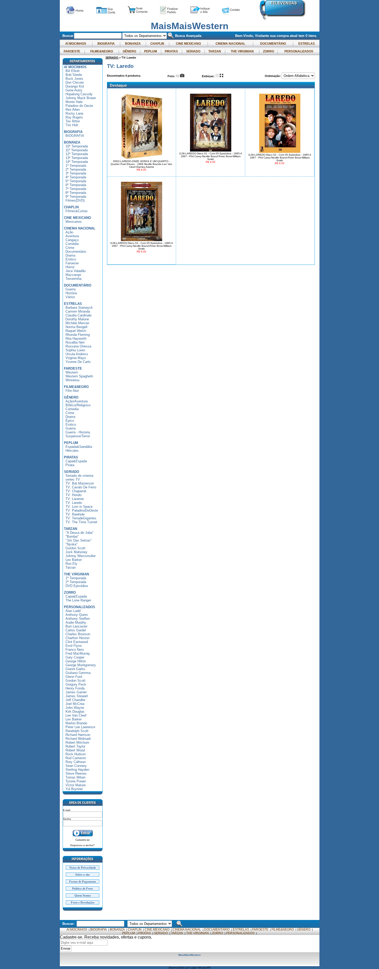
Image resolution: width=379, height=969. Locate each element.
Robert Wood (75, 750)
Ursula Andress (76, 354)
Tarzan (70, 567)
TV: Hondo (73, 495)
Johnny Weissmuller (80, 556)
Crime (69, 248)
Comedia (72, 409)
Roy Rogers (74, 117)
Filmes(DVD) (75, 200)
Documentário (75, 251)
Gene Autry (73, 90)
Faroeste (72, 263)
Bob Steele (73, 75)
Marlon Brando (76, 723)
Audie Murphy (75, 622)
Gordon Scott (75, 548)
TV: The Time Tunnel (81, 522)
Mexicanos (73, 222)
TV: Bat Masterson (79, 483)
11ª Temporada (76, 150)
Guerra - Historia (77, 432)
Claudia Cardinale (78, 315)
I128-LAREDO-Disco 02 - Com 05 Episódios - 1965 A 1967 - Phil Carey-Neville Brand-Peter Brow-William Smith (279, 157)
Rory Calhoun (75, 762)
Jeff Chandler (75, 700)
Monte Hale (74, 102)
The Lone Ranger (78, 600)
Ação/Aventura (76, 401)
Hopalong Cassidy (79, 94)
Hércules (72, 450)
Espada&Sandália (78, 447)
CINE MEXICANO (188, 43)
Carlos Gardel (75, 630)
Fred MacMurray (77, 653)
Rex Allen (72, 110)
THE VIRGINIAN (242, 51)
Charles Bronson (77, 634)
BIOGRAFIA (106, 43)
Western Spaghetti (79, 376)
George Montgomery (80, 665)
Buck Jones (74, 79)
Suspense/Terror (77, 436)
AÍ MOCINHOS (75, 43)
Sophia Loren (75, 350)
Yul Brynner (74, 789)
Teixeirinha (73, 279)
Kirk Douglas (75, 711)
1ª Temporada (75, 166)
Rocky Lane (74, 113)
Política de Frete (82, 888)
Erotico (70, 259)
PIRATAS (171, 51)
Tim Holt (71, 125)
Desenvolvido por (179, 967)
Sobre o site (82, 874)
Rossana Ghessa (78, 346)
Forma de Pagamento (82, 881)
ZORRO (268, 51)
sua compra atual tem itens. (293, 36)
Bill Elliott (72, 71)
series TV (72, 479)
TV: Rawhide (75, 514)
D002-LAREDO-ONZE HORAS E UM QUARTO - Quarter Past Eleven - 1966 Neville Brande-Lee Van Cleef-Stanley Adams (141, 164)
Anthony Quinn (76, 615)
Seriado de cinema (79, 476)
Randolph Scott (76, 731)
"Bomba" (72, 536)
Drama (70, 255)
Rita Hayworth (75, 338)
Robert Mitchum (77, 742)
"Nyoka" (71, 544)
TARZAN (215, 51)
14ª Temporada (76, 162)
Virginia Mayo (75, 358)
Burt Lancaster (76, 626)
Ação (69, 232)
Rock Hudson (75, 754)
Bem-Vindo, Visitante (252, 36)
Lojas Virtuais (198, 967)
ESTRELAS (307, 43)
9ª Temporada (75, 196)
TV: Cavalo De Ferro (80, 487)
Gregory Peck (75, 684)
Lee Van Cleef (75, 715)
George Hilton (75, 661)
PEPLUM (150, 51)
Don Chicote (74, 82)
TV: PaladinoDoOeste (81, 510)
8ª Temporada (75, 193)
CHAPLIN (157, 43)
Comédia (72, 244)
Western (71, 372)
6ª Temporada (75, 185)
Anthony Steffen (77, 619)
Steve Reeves (76, 773)
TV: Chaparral (75, 491)
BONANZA (133, 43)
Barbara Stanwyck (79, 307)
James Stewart (76, 696)
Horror (70, 267)
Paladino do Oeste (79, 106)
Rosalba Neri (75, 342)
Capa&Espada (76, 461)
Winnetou (72, 380)
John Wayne (74, 708)
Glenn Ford (73, 677)
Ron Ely (71, 564)
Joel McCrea (74, 704)
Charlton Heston (77, 638)
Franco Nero (74, 650)
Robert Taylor (75, 746)
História (71, 293)
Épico (69, 421)
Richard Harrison (77, 735)
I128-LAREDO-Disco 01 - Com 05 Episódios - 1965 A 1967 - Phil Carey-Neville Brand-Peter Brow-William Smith (210, 156)
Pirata (69, 465)
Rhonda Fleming (77, 335)
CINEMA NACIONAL (230, 43)
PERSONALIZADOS (299, 51)
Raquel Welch (75, 331)
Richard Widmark (78, 739)
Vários (70, 297)
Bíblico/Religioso (77, 405)
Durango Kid (74, 86)
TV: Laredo (73, 503)
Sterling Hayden (77, 770)
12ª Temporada (76, 154)
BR (208, 967)
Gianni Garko (75, 669)
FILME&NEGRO (101, 51)
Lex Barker (73, 560)
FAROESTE (72, 51)
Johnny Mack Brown (80, 98)
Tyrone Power (75, 781)
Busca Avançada (187, 36)
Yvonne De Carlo (77, 362)
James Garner (76, 692)
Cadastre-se (82, 839)
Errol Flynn (73, 646)
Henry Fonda (75, 688)
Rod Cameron (75, 758)
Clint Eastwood (76, 642)
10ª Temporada (76, 146)
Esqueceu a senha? (82, 845)
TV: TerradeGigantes (80, 518)
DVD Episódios (76, 586)
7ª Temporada (75, 189)
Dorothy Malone (77, 319)
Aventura (72, 236)
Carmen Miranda (77, 311)
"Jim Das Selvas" (78, 540)
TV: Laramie (74, 499)
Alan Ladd (72, 611)
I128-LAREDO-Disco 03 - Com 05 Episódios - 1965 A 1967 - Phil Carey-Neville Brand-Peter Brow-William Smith (141, 246)
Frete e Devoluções (82, 902)
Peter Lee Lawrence (80, 727)
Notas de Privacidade (82, 867)
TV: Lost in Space (79, 507)
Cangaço (72, 240)
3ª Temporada (75, 173)
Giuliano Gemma (77, 673)
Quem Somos (83, 895)
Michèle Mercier (77, 323)
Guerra (70, 289)
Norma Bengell (76, 327)
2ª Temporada (75, 169)
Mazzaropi (73, 275)
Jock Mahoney (76, 552)
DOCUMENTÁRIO (273, 43)
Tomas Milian (75, 777)
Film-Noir (72, 391)
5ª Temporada (75, 181)
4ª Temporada (75, 177)
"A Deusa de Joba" (79, 533)
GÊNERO (129, 51)
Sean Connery (76, 766)
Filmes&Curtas (76, 211)
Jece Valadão (75, 271)
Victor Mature (75, 785)
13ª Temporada (76, 158)
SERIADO (193, 51)
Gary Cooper (74, 657)
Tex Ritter (72, 121)
